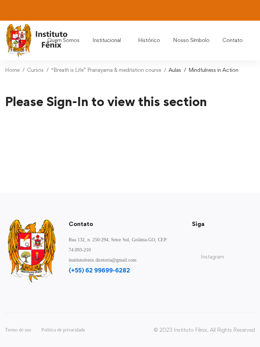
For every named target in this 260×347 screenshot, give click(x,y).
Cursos (35, 70)
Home (12, 70)
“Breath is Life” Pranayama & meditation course (106, 70)
